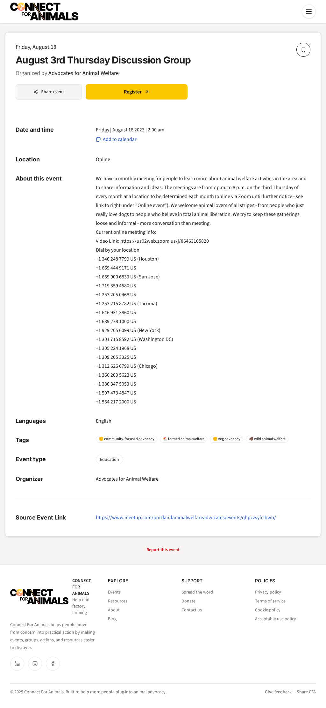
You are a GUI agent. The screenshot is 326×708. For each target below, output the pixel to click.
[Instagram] (35, 664)
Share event (52, 92)
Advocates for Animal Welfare (83, 73)
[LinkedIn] (17, 664)
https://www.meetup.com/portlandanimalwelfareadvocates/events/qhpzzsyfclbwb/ (186, 517)
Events (114, 592)
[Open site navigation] (309, 11)
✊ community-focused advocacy (126, 439)
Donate (188, 601)
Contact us (191, 610)
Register (133, 91)
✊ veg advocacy (226, 439)
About (114, 610)
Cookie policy (267, 610)
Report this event (163, 550)
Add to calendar (120, 139)
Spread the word (197, 592)
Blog (112, 619)
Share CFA (306, 692)
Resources (117, 601)
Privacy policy (268, 592)
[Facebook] (53, 664)
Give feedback (278, 692)
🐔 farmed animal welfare (183, 439)
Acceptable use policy (275, 619)
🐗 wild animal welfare (267, 439)
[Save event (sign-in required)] (303, 50)
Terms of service (270, 601)
